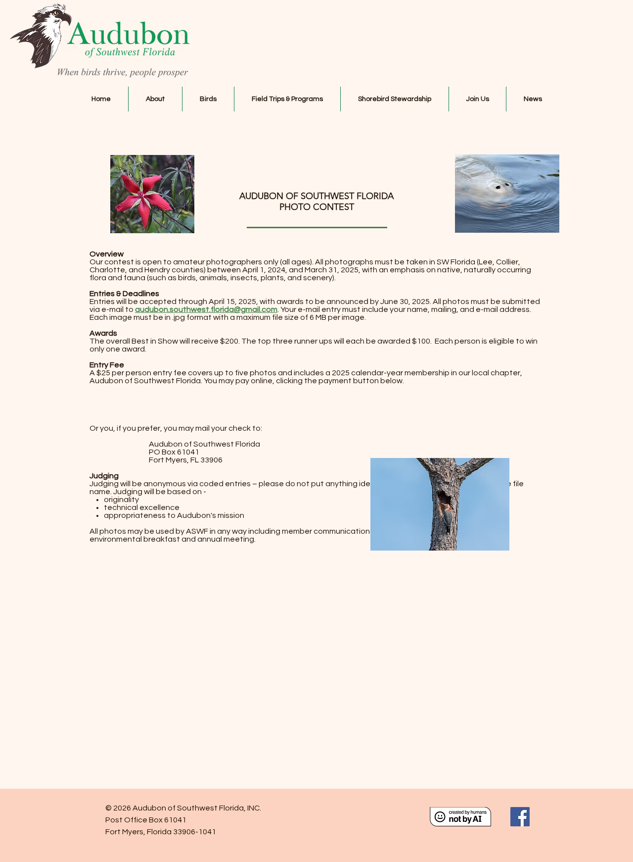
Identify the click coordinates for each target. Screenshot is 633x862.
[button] (155, 99)
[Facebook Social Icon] (520, 816)
